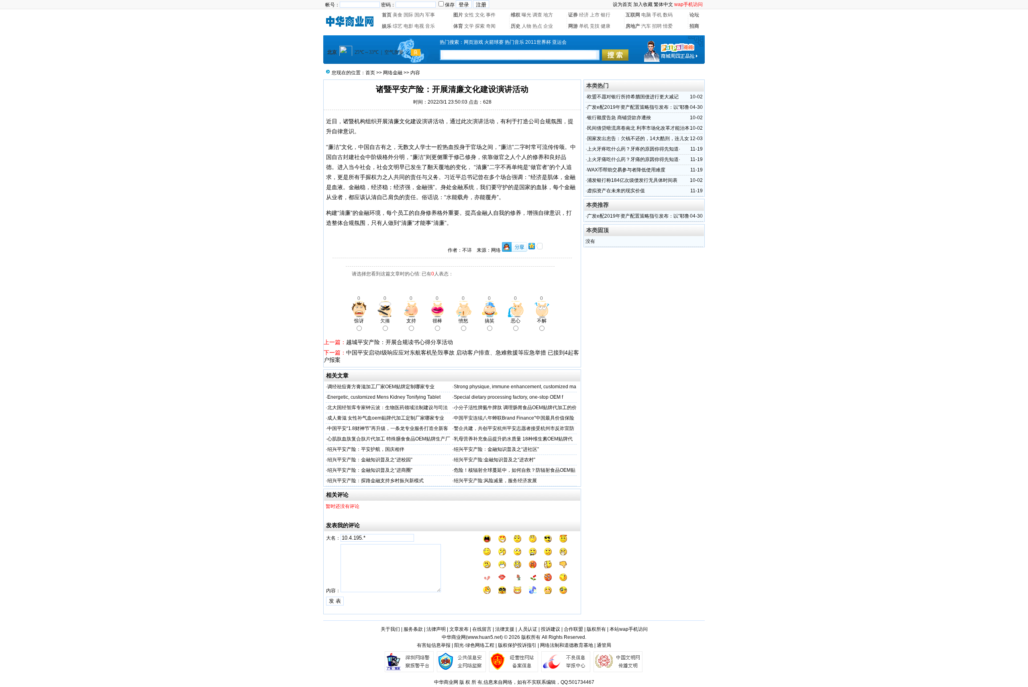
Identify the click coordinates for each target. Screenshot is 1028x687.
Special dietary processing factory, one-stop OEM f (508, 397)
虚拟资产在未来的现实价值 (616, 191)
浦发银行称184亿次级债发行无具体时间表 (632, 180)
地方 (548, 15)
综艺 (397, 26)
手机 (657, 15)
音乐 (430, 26)
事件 (491, 15)
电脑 (646, 15)
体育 (458, 26)
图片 (458, 15)
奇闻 (491, 26)
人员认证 (527, 629)
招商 (694, 26)
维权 (515, 15)
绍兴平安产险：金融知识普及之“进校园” (369, 460)
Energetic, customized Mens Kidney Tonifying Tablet (384, 397)
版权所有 (596, 629)
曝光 (526, 15)
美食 (397, 15)
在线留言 (482, 629)
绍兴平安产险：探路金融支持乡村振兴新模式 (375, 480)
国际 (408, 15)
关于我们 (390, 629)
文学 (469, 26)
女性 (469, 15)
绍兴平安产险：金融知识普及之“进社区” (496, 449)
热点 (537, 26)
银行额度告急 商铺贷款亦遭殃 (619, 117)
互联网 (633, 15)
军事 (430, 15)
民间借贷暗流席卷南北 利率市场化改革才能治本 (638, 128)
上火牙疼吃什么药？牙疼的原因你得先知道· (633, 149)
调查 (537, 15)
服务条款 (413, 629)
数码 (668, 15)
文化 (480, 15)
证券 (573, 15)
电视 (419, 26)
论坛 (694, 15)
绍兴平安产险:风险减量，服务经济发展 (495, 480)
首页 (387, 15)
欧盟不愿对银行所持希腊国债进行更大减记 (633, 97)
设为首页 (622, 4)
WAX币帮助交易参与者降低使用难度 (626, 170)
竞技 (595, 26)
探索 (480, 26)
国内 (419, 15)
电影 (408, 26)
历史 (515, 26)
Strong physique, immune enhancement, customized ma (515, 386)
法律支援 (504, 629)
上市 (595, 15)
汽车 (646, 26)
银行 (605, 15)
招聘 (657, 26)
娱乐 (387, 26)
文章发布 (459, 629)
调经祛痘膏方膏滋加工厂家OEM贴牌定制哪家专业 (380, 386)
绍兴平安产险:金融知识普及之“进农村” (494, 460)
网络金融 (392, 72)
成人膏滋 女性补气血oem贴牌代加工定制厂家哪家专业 (385, 418)
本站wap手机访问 (629, 629)
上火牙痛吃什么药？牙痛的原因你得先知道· (633, 159)
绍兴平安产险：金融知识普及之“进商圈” (369, 470)
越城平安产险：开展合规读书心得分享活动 (399, 342)
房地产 (633, 26)
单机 (584, 26)
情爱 (668, 26)
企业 (548, 26)
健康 (605, 26)
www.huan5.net (484, 637)
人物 (526, 26)
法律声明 (436, 629)
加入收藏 (643, 4)
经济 (584, 15)
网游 (573, 26)
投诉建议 (550, 629)
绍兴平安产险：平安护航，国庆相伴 (365, 449)
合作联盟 (573, 629)
